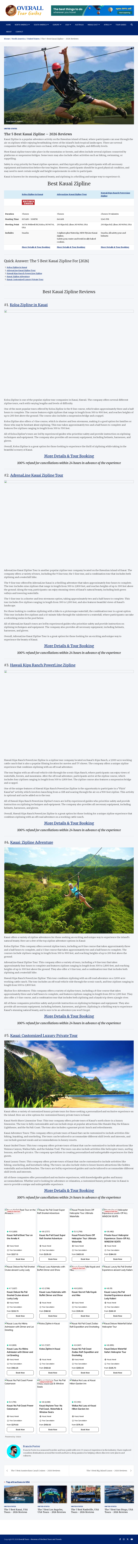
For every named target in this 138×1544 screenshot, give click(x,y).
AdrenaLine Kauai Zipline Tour (72, 194)
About (9, 31)
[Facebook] (120, 1539)
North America (21, 24)
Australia (79, 24)
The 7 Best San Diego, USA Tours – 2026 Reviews (119, 1511)
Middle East (93, 24)
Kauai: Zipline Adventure (18, 276)
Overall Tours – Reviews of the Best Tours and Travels (40, 1539)
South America (40, 24)
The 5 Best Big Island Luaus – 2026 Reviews (107, 1470)
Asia (67, 24)
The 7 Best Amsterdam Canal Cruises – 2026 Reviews (35, 1470)
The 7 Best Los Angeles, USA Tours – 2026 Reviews (52, 1511)
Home (8, 24)
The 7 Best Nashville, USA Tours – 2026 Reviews (85, 1511)
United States (10, 128)
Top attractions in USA (18, 1482)
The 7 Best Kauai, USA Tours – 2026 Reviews (16, 1511)
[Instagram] (124, 1539)
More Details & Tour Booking (36, 247)
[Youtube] (132, 1539)
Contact (19, 31)
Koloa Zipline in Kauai (32, 194)
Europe (56, 24)
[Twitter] (128, 1539)
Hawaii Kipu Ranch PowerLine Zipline (24, 273)
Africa (107, 24)
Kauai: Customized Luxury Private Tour (25, 279)
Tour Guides (121, 24)
